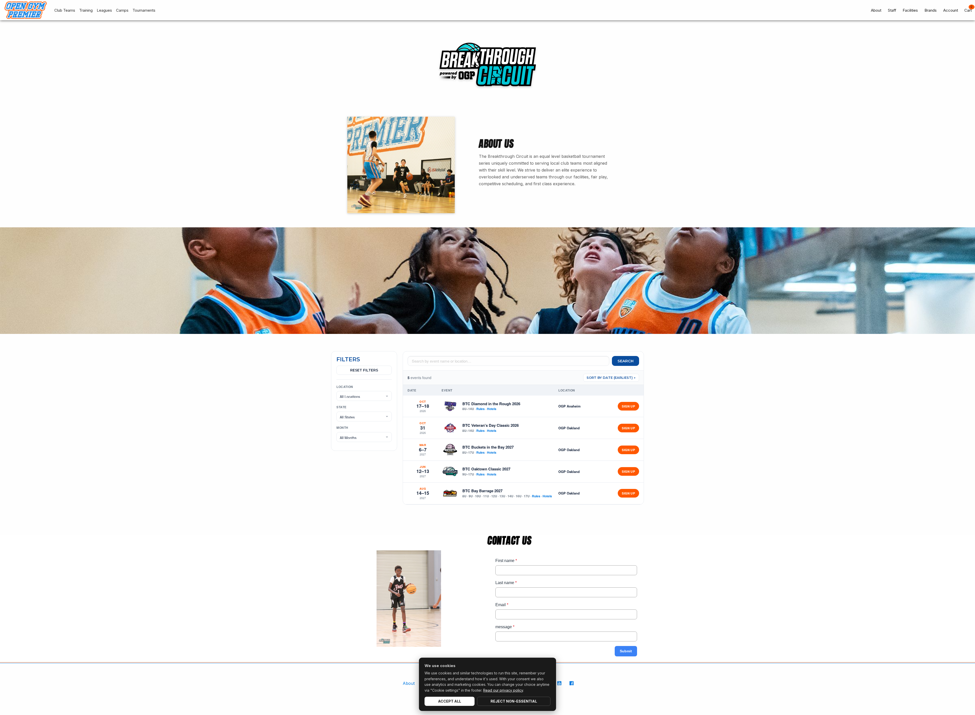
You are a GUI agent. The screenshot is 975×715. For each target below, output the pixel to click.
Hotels (491, 408)
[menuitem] (62, 10)
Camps (122, 10)
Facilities (910, 10)
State (341, 407)
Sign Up (628, 406)
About (876, 10)
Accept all (449, 701)
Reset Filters (364, 370)
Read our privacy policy (503, 690)
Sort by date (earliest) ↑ (611, 378)
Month (342, 427)
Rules (480, 408)
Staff (892, 10)
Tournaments (144, 10)
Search (625, 361)
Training (86, 10)
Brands (930, 10)
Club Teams (64, 10)
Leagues (104, 10)
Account (950, 10)
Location (344, 386)
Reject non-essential (514, 701)
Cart (968, 10)
